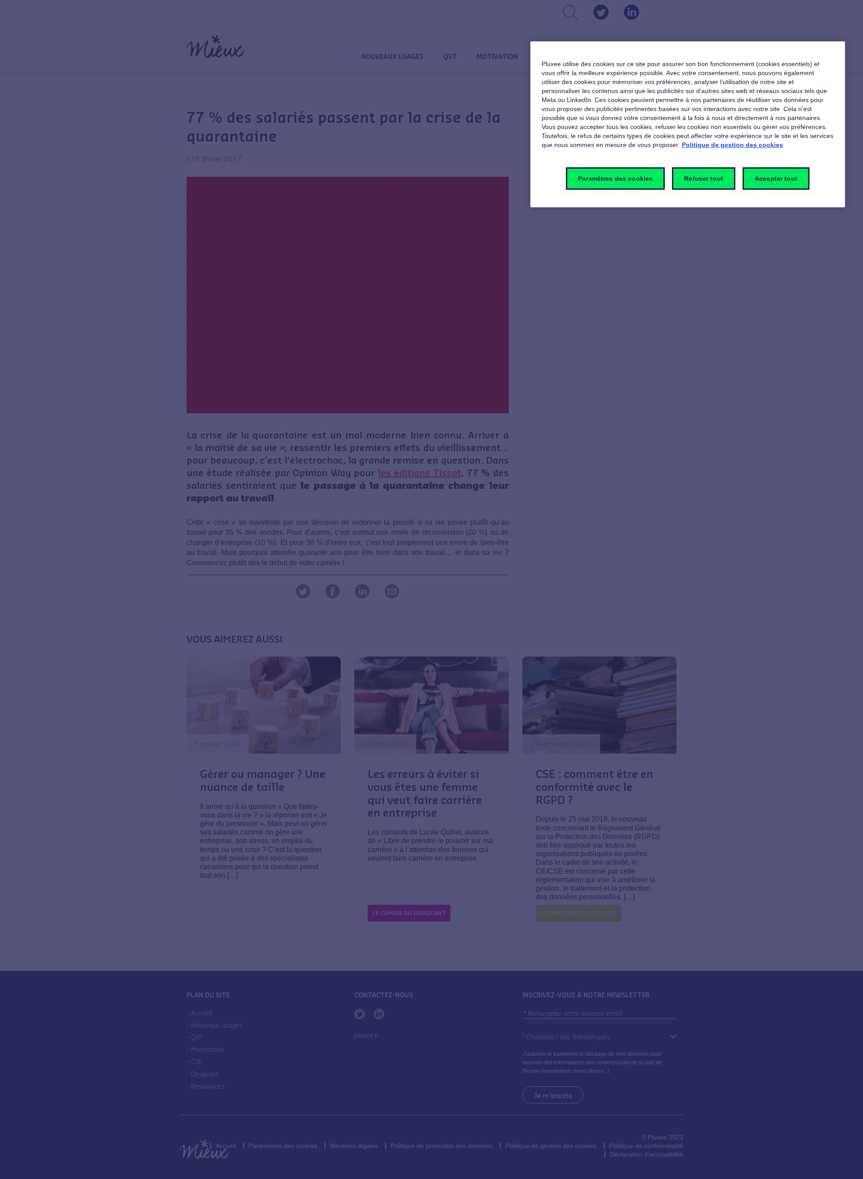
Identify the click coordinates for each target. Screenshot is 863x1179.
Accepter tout (776, 178)
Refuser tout (703, 178)
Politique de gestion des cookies (732, 144)
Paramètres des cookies (615, 178)
